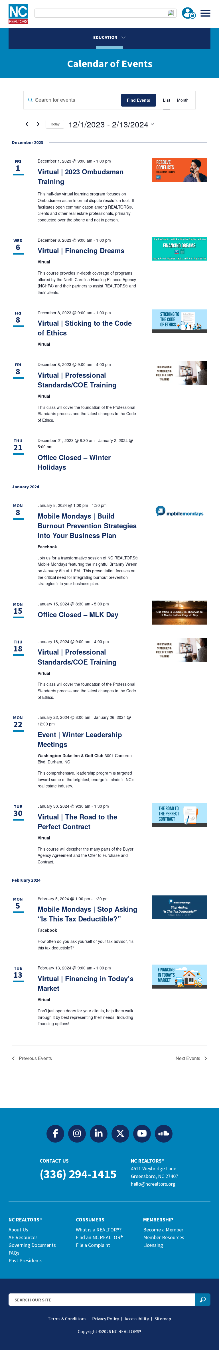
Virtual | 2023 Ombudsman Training (81, 176)
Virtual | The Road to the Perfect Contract (77, 821)
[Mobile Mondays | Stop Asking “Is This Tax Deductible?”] (179, 907)
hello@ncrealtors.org (153, 1184)
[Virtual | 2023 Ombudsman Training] (179, 170)
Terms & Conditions (67, 1318)
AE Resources (23, 1237)
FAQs (14, 1252)
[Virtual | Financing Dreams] (179, 249)
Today (55, 123)
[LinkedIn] (99, 1133)
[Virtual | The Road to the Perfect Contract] (179, 815)
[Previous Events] (26, 124)
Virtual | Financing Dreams (81, 250)
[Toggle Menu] (205, 13)
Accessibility (137, 1318)
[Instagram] (77, 1133)
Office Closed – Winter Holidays (74, 462)
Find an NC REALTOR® (99, 1237)
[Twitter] (120, 1133)
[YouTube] (142, 1133)
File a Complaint (93, 1245)
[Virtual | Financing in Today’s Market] (179, 977)
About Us (18, 1229)
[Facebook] (55, 1133)
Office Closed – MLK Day (78, 614)
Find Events (138, 100)
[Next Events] (38, 124)
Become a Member (163, 1229)
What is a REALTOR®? (98, 1229)
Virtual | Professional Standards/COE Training (77, 379)
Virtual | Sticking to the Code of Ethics (85, 327)
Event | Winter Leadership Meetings (80, 739)
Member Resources (163, 1237)
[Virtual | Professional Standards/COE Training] (179, 373)
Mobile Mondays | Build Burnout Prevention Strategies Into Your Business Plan (87, 525)
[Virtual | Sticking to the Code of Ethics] (179, 321)
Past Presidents (25, 1260)
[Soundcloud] (164, 1133)
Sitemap (163, 1318)
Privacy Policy (105, 1318)
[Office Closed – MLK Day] (179, 613)
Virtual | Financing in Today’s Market (85, 983)
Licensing (153, 1245)
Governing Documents (32, 1245)
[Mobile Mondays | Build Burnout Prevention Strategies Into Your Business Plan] (179, 511)
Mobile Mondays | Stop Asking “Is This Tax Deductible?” (87, 913)
